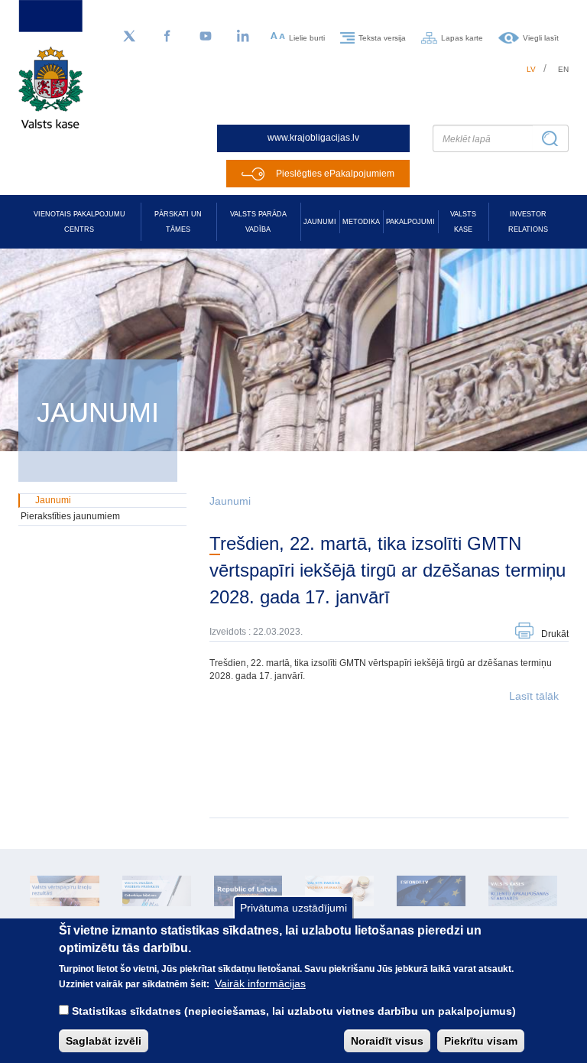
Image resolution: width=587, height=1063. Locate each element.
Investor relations (528, 221)
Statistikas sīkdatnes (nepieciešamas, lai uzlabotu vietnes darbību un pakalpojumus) (294, 1011)
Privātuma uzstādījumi (293, 908)
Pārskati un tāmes (178, 221)
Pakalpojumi (410, 222)
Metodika (361, 222)
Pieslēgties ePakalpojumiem (335, 173)
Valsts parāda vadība (258, 221)
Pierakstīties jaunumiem (70, 516)
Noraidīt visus (387, 1041)
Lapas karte (462, 37)
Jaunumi (319, 222)
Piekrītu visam (480, 1041)
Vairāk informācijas (260, 983)
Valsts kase (463, 221)
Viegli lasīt (541, 37)
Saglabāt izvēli (103, 1041)
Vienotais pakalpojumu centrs (79, 221)
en (563, 69)
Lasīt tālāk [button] (534, 696)
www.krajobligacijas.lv (313, 137)
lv (531, 69)
